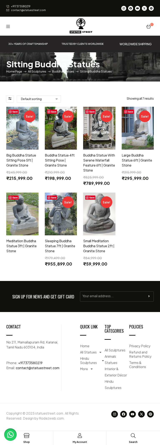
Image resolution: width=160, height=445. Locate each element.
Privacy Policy (139, 346)
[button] (10, 434)
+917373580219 (30, 363)
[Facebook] (130, 8)
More (84, 369)
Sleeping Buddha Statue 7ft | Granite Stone (60, 246)
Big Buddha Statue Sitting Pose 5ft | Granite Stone (21, 160)
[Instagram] (123, 8)
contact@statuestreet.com (37, 368)
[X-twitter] (144, 8)
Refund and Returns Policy (140, 354)
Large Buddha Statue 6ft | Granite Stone (137, 160)
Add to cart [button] (22, 147)
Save (15, 111)
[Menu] (8, 26)
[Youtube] (137, 8)
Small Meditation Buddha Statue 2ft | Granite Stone (98, 246)
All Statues (88, 352)
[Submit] (149, 297)
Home (84, 346)
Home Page (14, 71)
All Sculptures (37, 71)
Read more (22, 233)
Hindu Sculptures (88, 360)
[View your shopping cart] (148, 26)
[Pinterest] (151, 8)
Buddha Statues (63, 71)
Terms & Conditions (137, 364)
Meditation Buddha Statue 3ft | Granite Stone (21, 246)
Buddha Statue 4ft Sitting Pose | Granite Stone (60, 160)
